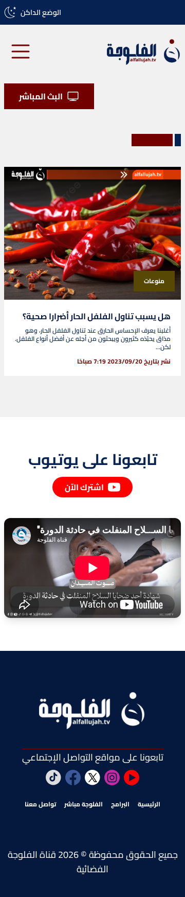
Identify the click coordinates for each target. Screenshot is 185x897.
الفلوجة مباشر (83, 804)
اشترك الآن (84, 487)
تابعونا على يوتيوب (92, 459)
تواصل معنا (40, 804)
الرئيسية (149, 804)
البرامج (120, 804)
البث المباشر (41, 96)
